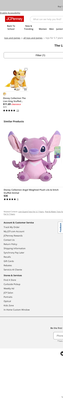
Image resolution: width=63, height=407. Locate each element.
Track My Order (12, 227)
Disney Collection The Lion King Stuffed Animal (14, 100)
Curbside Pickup (12, 284)
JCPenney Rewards (13, 235)
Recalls (7, 256)
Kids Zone (9, 305)
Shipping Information (15, 248)
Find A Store (10, 279)
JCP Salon (8, 292)
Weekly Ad (9, 288)
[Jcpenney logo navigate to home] (14, 19)
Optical (7, 301)
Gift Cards (9, 261)
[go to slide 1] (15, 89)
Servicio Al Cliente (13, 269)
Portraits (8, 296)
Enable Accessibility (10, 12)
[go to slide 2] (18, 89)
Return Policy (10, 244)
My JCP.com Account (14, 231)
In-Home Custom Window (17, 309)
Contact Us (9, 239)
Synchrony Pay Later (14, 252)
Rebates (8, 265)
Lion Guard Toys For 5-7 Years (31, 211)
